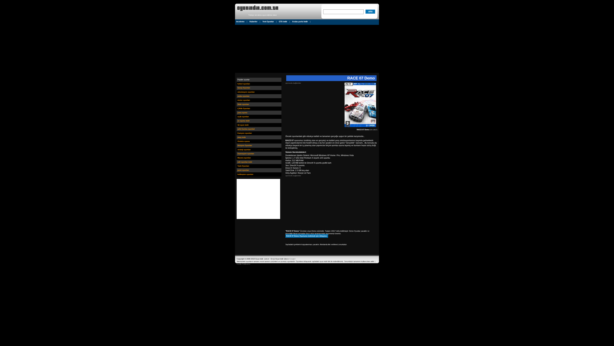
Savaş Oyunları (243, 88)
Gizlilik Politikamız (243, 264)
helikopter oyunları (245, 174)
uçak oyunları (243, 117)
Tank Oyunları (243, 166)
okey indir (241, 137)
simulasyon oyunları (246, 92)
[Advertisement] (307, 48)
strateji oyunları (244, 150)
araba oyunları (243, 96)
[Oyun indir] (258, 12)
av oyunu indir (243, 121)
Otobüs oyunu (243, 141)
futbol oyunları (243, 84)
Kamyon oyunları (244, 133)
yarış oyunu (242, 113)
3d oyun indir (243, 125)
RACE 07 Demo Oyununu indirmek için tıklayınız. (306, 236)
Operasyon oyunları (245, 154)
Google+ (292, 259)
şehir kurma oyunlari (246, 129)
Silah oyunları (243, 104)
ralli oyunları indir (244, 162)
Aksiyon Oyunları (244, 145)
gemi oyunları (243, 170)
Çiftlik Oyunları (243, 108)
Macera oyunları (244, 158)
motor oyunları (243, 100)
